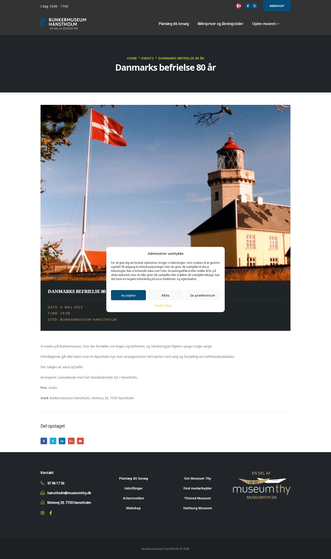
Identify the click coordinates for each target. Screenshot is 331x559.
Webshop (277, 6)
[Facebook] (248, 6)
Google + (71, 441)
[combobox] (239, 6)
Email (80, 441)
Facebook (44, 441)
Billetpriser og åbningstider (220, 23)
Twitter (53, 441)
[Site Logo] (63, 23)
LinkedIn (62, 441)
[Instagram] (255, 6)
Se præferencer (202, 295)
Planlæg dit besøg (174, 23)
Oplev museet (264, 23)
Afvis (165, 295)
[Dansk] (239, 6)
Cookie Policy (163, 305)
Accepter (128, 295)
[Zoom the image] (261, 474)
